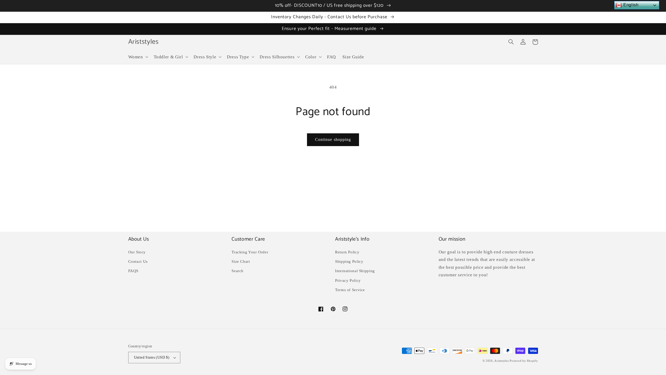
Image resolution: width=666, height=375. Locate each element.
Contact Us (138, 261)
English (630, 5)
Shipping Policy (349, 261)
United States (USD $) (152, 357)
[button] (137, 57)
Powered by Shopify (524, 360)
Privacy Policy (348, 280)
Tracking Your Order (250, 252)
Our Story (137, 252)
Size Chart (241, 261)
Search (238, 271)
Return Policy (347, 252)
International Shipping (355, 271)
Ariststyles (501, 360)
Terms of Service (350, 290)
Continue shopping (333, 139)
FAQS (133, 271)
